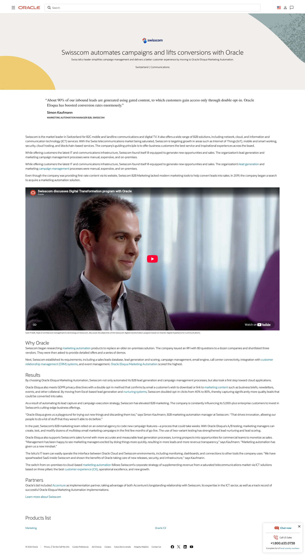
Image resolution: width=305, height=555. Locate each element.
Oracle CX (160, 528)
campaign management (54, 168)
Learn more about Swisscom (43, 497)
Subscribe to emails (122, 546)
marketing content (216, 387)
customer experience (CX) (81, 469)
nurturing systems (135, 392)
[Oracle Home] (29, 8)
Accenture (59, 485)
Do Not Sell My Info (61, 546)
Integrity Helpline (141, 546)
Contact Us (156, 546)
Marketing (31, 528)
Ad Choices (97, 546)
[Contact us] (292, 8)
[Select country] (279, 8)
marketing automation (77, 348)
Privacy (47, 546)
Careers (108, 546)
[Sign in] (285, 8)
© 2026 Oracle (31, 546)
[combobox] (152, 7)
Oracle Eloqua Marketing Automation (134, 364)
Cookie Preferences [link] (80, 546)
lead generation (249, 164)
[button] (13, 8)
